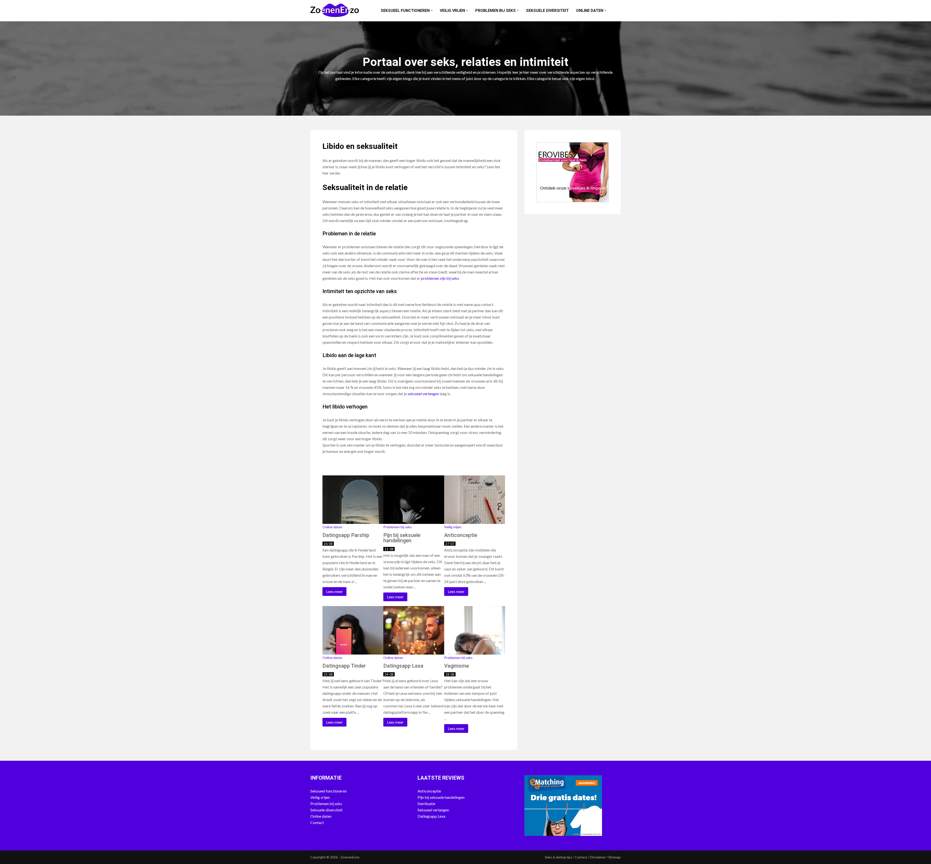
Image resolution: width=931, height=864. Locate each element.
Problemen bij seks (496, 10)
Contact (317, 822)
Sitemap (614, 857)
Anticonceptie (429, 791)
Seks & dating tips (558, 857)
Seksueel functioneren (406, 10)
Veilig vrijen (453, 10)
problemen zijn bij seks (440, 278)
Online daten (590, 10)
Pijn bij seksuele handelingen (441, 797)
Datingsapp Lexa (431, 816)
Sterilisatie (426, 803)
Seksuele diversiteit (547, 10)
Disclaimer (598, 857)
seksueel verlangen (423, 393)
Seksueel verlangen (433, 810)
